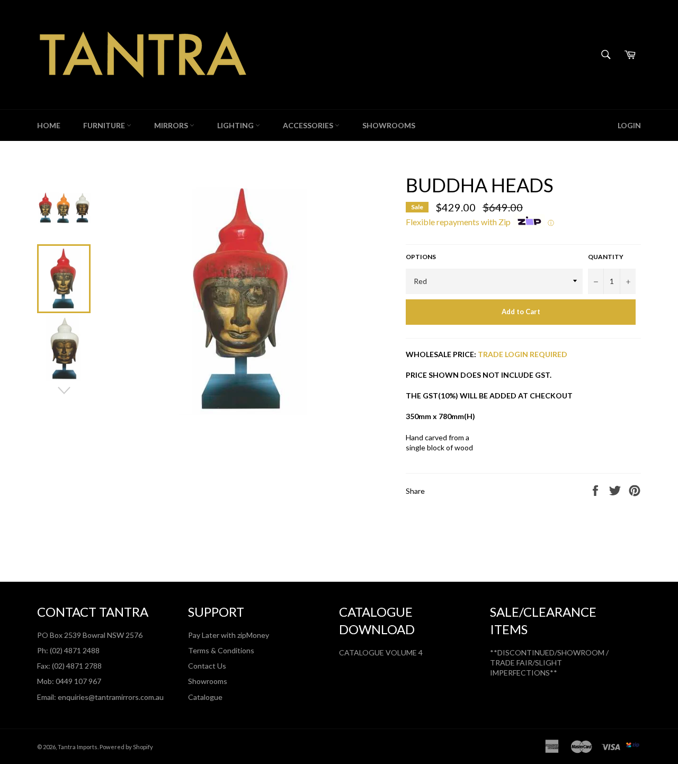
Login (629, 125)
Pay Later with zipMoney (228, 634)
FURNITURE (105, 125)
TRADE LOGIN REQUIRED (522, 354)
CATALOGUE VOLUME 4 (381, 652)
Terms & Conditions (221, 650)
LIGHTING (236, 125)
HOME (48, 125)
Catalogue (205, 696)
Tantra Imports (77, 746)
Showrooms (207, 681)
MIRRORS (172, 125)
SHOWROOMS (388, 125)
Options (421, 257)
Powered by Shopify (126, 746)
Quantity (605, 257)
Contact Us (207, 665)
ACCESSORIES (309, 125)
